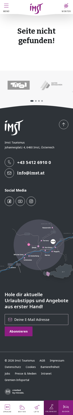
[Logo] (36, 8)
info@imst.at (31, 173)
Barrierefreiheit (50, 367)
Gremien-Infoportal (17, 380)
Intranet (46, 373)
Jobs (7, 373)
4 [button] (42, 101)
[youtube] (20, 201)
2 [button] (36, 101)
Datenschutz (13, 367)
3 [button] (39, 101)
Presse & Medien (25, 373)
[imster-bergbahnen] (51, 85)
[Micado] (14, 392)
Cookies (31, 367)
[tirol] (19, 85)
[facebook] (9, 201)
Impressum (57, 360)
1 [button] (31, 101)
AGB (42, 360)
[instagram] (31, 201)
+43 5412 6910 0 (34, 162)
